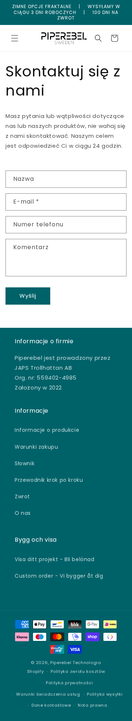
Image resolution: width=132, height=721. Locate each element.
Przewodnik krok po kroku (49, 480)
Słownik (24, 463)
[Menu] (15, 38)
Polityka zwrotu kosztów (78, 671)
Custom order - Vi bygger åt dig (59, 576)
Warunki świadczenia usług (48, 694)
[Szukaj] (98, 38)
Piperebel (60, 663)
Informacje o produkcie (47, 430)
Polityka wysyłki (104, 694)
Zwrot (22, 496)
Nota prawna (92, 705)
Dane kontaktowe (51, 705)
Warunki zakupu (36, 447)
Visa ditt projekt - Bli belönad (55, 559)
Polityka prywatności (69, 683)
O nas (23, 513)
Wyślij (27, 295)
